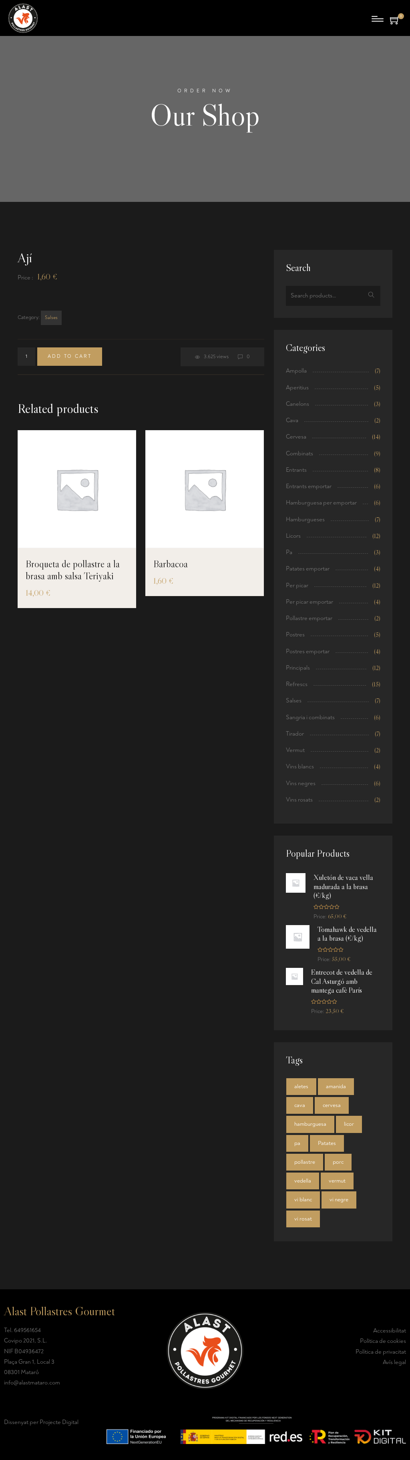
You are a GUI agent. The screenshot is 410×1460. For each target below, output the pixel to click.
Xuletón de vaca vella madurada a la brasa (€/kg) (343, 886)
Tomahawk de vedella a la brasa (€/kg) (347, 934)
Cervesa (296, 437)
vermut (337, 1180)
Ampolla (296, 371)
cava (299, 1105)
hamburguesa (310, 1124)
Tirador (295, 734)
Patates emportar (308, 568)
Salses (51, 318)
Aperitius (297, 387)
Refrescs (297, 684)
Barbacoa (170, 564)
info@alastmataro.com (32, 1382)
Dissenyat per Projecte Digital (41, 1422)
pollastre (304, 1162)
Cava (292, 420)
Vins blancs (300, 766)
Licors (293, 536)
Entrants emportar (309, 486)
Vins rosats (299, 800)
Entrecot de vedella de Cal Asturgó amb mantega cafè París (341, 981)
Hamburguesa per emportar (321, 503)
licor (349, 1124)
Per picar (297, 585)
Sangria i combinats (310, 717)
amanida (336, 1086)
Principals (298, 668)
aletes (301, 1086)
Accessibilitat (389, 1330)
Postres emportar (308, 651)
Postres (295, 634)
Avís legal (394, 1362)
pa (297, 1143)
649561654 (27, 1330)
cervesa (332, 1105)
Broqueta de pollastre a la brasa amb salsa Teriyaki (73, 570)
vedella (302, 1180)
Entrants (296, 470)
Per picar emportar (309, 602)
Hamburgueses (305, 519)
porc (338, 1162)
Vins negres (301, 783)
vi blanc (303, 1199)
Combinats (299, 453)
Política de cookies (383, 1341)
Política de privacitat (381, 1352)
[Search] (371, 296)
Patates (327, 1143)
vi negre (339, 1199)
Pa (289, 552)
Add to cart (70, 356)
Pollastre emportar (309, 618)
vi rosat (303, 1218)
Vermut (295, 750)
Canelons (297, 404)
